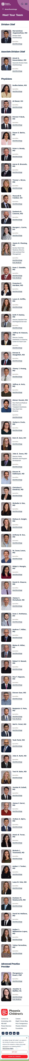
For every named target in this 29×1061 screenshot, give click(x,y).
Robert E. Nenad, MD (19, 662)
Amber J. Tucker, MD (19, 867)
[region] (14, 1048)
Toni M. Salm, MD (19, 772)
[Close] (26, 1038)
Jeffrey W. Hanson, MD (20, 334)
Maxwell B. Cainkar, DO (17, 197)
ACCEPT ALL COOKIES (14, 1056)
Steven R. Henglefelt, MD (18, 354)
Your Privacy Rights (8, 1048)
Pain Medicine (16, 262)
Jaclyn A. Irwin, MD (18, 423)
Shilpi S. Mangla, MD (19, 567)
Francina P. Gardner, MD (17, 284)
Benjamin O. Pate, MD (19, 709)
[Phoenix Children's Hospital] (6, 4)
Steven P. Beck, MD (18, 118)
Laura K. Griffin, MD (19, 300)
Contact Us (4, 1019)
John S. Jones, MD (19, 454)
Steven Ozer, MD (19, 693)
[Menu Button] (26, 4)
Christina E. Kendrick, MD (17, 488)
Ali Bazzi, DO (17, 101)
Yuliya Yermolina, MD (19, 946)
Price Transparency (22, 1023)
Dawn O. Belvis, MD (18, 134)
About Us (4, 1028)
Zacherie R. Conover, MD (17, 213)
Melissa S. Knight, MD (19, 520)
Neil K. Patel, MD (19, 724)
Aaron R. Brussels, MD (19, 165)
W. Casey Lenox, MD (19, 552)
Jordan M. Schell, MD (19, 788)
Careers (18, 1019)
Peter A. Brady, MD (18, 149)
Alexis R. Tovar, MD (18, 836)
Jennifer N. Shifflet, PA (16, 990)
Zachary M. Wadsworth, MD (19, 899)
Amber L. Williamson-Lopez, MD (20, 931)
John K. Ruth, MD (19, 756)
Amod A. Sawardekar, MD (19, 59)
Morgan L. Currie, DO (19, 228)
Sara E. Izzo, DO (19, 438)
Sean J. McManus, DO (19, 615)
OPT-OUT (14, 1052)
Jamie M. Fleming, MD (19, 244)
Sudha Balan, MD (19, 85)
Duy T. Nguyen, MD (18, 678)
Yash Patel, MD (18, 740)
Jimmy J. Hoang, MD (19, 370)
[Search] (22, 4)
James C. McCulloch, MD (18, 599)
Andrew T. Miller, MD (19, 630)
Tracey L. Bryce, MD (19, 181)
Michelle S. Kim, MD (18, 504)
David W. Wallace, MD (19, 915)
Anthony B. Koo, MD (18, 536)
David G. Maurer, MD (19, 583)
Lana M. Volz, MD (19, 882)
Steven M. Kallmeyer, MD (18, 473)
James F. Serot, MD (18, 804)
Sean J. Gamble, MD (19, 268)
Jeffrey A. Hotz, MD (18, 385)
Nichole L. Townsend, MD (18, 852)
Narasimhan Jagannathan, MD (19, 32)
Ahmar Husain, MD (20, 400)
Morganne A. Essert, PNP (17, 974)
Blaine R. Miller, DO (18, 646)
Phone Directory (6, 1026)
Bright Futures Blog (22, 1021)
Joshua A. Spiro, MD (19, 820)
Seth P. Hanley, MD (18, 316)
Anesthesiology (11, 9)
